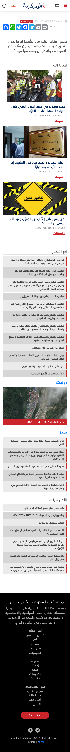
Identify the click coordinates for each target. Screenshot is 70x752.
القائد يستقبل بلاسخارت (51, 522)
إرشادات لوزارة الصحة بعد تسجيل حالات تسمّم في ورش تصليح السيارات (37, 486)
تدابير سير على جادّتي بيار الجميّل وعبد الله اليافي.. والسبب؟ (37, 220)
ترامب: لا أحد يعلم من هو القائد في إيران (42, 296)
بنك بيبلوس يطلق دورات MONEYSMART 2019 (38, 515)
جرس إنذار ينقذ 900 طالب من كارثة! (45, 422)
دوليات (61, 382)
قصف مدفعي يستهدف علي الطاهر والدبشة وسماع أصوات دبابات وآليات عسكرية (36, 338)
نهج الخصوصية (35, 686)
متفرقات (59, 120)
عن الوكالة (35, 695)
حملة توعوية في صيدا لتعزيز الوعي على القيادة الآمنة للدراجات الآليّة (38, 108)
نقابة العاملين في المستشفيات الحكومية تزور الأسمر (36, 466)
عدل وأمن (35, 648)
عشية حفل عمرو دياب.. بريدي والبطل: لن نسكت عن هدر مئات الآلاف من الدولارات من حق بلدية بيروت (37, 568)
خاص (35, 639)
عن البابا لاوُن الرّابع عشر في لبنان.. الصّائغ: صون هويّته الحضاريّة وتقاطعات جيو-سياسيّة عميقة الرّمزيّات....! (38, 544)
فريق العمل (35, 690)
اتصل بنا (35, 704)
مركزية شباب (35, 665)
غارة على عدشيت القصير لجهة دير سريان (43, 366)
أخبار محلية (35, 630)
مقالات (35, 678)
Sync (41, 741)
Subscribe (35, 715)
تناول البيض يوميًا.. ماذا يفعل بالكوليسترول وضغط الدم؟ (37, 442)
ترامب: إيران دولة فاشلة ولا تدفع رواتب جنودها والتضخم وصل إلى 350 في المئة (39, 272)
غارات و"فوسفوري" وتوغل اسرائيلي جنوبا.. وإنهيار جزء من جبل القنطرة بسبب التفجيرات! (37, 261)
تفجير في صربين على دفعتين (48, 347)
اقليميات (35, 652)
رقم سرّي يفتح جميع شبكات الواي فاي (44, 508)
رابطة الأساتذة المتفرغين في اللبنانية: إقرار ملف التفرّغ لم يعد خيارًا (36, 164)
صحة (63, 432)
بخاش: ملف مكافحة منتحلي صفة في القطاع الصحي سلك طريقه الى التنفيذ (36, 475)
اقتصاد (35, 643)
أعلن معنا (35, 699)
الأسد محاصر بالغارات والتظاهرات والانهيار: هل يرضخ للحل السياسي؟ (36, 531)
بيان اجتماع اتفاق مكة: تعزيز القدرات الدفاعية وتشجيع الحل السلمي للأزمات (37, 356)
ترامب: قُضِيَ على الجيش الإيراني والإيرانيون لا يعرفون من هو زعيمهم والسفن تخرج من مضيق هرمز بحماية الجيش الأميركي (36, 285)
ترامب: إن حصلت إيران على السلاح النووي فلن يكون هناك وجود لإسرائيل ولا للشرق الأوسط (36, 305)
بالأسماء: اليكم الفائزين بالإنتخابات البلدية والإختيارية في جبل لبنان (37, 557)
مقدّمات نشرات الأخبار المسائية (47, 373)
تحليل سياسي (35, 635)
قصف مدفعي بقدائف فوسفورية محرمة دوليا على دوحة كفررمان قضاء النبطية (37, 316)
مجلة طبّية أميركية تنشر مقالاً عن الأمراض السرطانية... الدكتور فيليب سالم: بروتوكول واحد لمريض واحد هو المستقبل (36, 455)
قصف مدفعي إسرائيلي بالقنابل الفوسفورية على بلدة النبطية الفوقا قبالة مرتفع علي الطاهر (37, 327)
